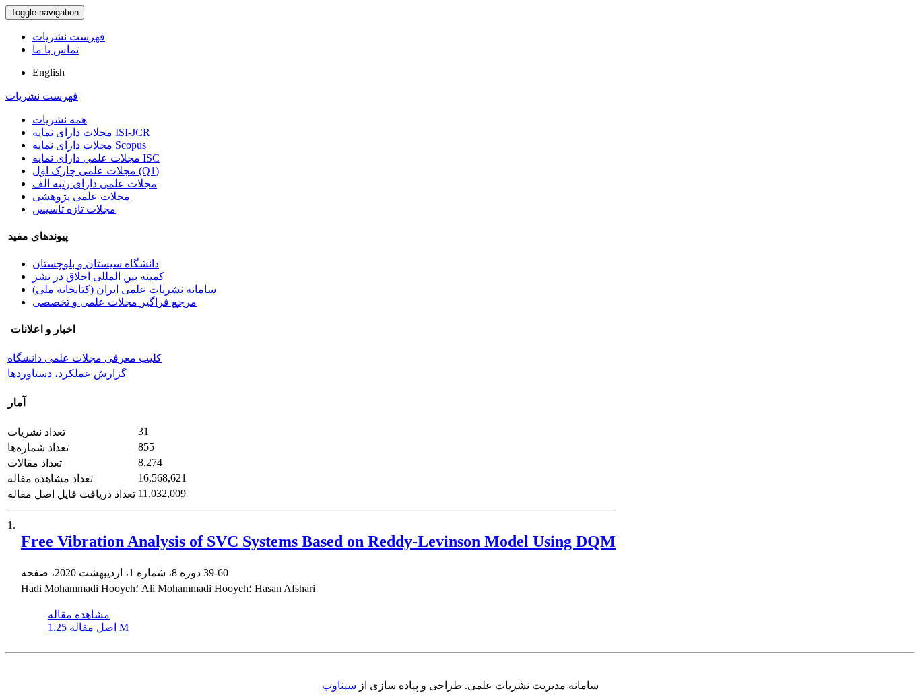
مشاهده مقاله (79, 614)
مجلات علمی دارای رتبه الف (94, 183)
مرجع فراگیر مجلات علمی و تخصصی (114, 302)
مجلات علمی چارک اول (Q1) (95, 170)
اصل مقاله (88, 627)
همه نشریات (59, 119)
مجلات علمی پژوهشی (81, 196)
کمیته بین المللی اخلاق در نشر (98, 276)
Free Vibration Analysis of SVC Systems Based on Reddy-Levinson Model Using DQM (318, 541)
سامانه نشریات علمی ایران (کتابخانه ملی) (124, 289)
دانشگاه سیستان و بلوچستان (95, 263)
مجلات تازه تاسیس (74, 209)
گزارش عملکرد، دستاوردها (67, 373)
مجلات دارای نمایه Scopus (89, 145)
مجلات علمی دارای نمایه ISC (96, 158)
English (48, 72)
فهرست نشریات (68, 36)
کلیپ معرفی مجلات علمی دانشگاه (84, 358)
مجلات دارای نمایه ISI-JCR (91, 132)
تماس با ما (55, 49)
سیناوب (339, 685)
